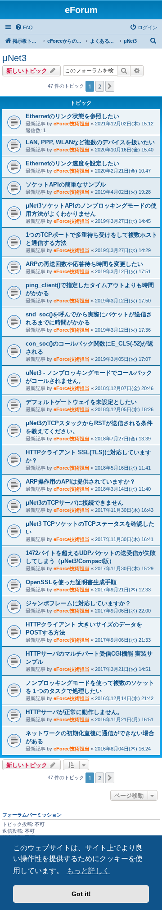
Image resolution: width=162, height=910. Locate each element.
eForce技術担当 (72, 123)
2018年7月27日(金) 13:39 (123, 438)
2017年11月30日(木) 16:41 (124, 539)
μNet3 (14, 58)
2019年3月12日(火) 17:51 (123, 271)
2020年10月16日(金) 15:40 (124, 149)
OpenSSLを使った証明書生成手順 (71, 582)
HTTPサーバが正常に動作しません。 (74, 712)
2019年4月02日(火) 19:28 (123, 192)
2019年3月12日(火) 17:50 (123, 300)
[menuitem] (24, 27)
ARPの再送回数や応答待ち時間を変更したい (84, 264)
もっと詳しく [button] (88, 870)
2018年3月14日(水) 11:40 (123, 489)
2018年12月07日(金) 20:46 (124, 388)
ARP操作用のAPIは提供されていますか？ (80, 481)
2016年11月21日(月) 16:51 (124, 719)
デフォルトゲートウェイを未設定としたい (81, 402)
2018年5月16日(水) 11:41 (123, 468)
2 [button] (99, 86)
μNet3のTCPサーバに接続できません (74, 502)
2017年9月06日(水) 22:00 (123, 610)
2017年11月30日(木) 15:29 (124, 568)
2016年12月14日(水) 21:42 (124, 698)
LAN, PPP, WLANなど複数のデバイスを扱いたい (90, 142)
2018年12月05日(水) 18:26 (124, 409)
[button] (109, 86)
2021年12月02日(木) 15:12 (124, 123)
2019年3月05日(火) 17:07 (123, 359)
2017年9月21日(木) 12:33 (123, 589)
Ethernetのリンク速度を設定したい (72, 163)
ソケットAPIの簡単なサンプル (66, 184)
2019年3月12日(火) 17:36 (123, 330)
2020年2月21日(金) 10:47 (123, 170)
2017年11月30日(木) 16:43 (124, 510)
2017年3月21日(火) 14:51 (123, 669)
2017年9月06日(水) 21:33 (123, 640)
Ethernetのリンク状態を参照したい (72, 116)
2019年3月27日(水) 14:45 (123, 221)
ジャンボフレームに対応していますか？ (78, 603)
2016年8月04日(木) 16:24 (123, 748)
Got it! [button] (81, 893)
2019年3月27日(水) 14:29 (123, 250)
